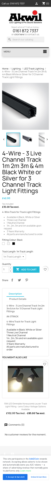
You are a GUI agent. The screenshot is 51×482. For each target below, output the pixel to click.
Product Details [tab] (17, 299)
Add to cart (26, 269)
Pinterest (26, 280)
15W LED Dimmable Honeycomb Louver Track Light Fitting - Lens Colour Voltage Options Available (25, 406)
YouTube (12, 454)
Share (12, 280)
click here (19, 34)
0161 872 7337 (17, 3)
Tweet (19, 280)
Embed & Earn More (38, 477)
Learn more (25, 470)
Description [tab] (15, 293)
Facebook (4, 454)
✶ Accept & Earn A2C (15, 477)
